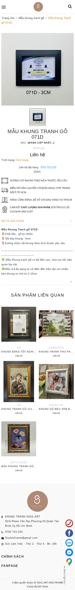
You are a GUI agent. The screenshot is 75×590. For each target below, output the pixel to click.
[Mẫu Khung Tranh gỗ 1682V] (19, 445)
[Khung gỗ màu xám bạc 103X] (56, 388)
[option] (37, 69)
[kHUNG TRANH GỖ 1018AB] (19, 388)
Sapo (45, 586)
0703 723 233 (48, 167)
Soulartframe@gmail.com (21, 537)
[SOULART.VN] (38, 7)
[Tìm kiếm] (70, 6)
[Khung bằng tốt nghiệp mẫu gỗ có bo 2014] (19, 331)
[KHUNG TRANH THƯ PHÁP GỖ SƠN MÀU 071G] (56, 331)
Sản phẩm (37, 295)
